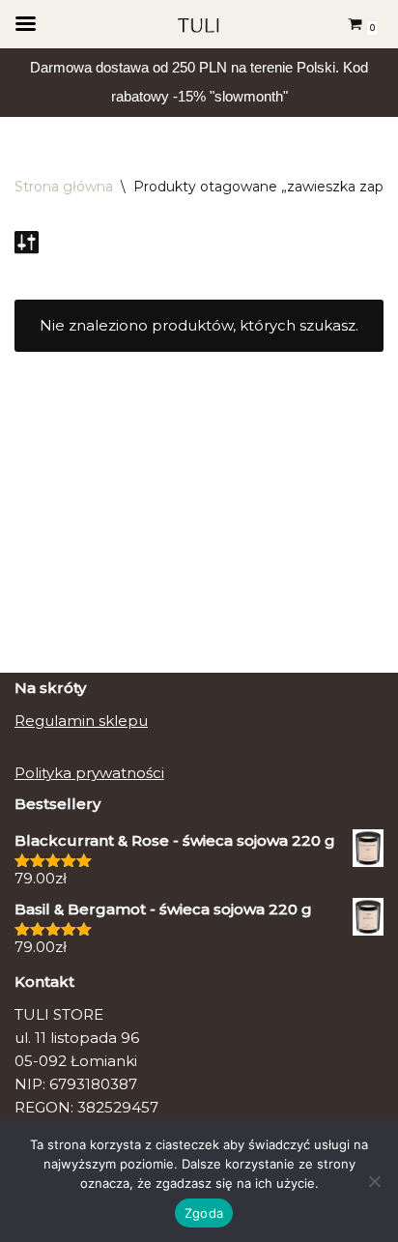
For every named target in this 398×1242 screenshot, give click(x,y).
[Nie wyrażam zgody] (374, 1181)
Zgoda (204, 1213)
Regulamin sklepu (81, 720)
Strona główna (63, 186)
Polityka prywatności (89, 773)
